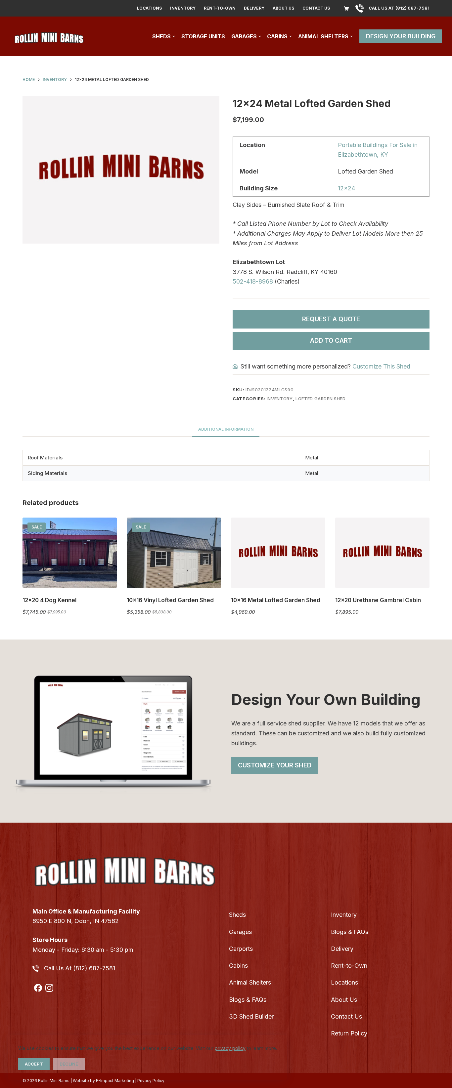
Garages (244, 36)
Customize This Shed (381, 366)
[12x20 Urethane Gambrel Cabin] (382, 553)
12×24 (346, 188)
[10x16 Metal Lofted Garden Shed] (278, 553)
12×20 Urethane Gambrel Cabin (378, 600)
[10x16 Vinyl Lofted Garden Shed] (174, 553)
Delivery (254, 8)
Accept (34, 1064)
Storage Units (203, 36)
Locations (149, 8)
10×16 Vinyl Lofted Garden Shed (170, 600)
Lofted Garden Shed (320, 398)
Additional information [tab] (225, 429)
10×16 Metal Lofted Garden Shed (275, 600)
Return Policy (349, 1033)
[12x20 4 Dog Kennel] (70, 553)
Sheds (161, 36)
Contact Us (316, 8)
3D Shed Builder (251, 1016)
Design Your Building (400, 36)
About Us (283, 8)
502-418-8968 (253, 281)
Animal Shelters (323, 36)
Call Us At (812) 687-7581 (79, 968)
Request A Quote (331, 319)
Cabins (277, 36)
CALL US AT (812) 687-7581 (399, 8)
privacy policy (230, 1048)
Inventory (183, 8)
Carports (241, 948)
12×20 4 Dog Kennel (49, 600)
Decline (69, 1064)
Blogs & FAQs (247, 999)
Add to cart (331, 340)
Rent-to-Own (220, 8)
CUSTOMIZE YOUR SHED (274, 765)
